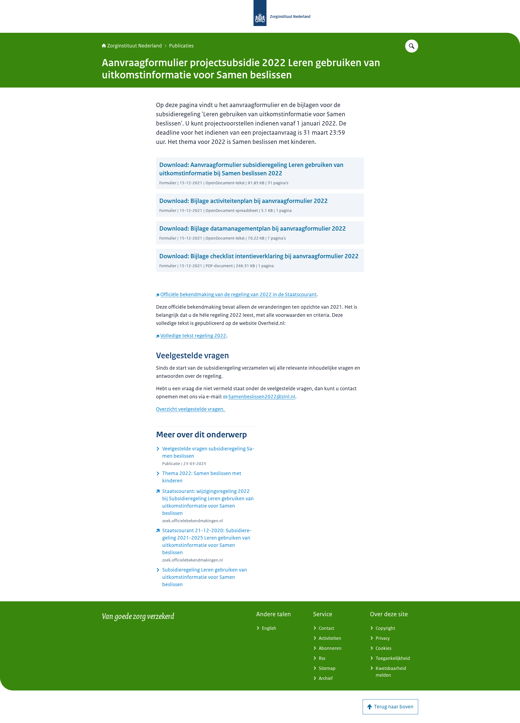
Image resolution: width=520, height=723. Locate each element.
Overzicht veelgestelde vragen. (191, 409)
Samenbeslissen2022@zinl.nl (261, 396)
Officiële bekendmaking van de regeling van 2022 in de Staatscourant (238, 294)
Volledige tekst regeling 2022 (193, 336)
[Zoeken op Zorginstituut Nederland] (411, 46)
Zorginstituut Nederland (134, 46)
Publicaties (181, 46)
